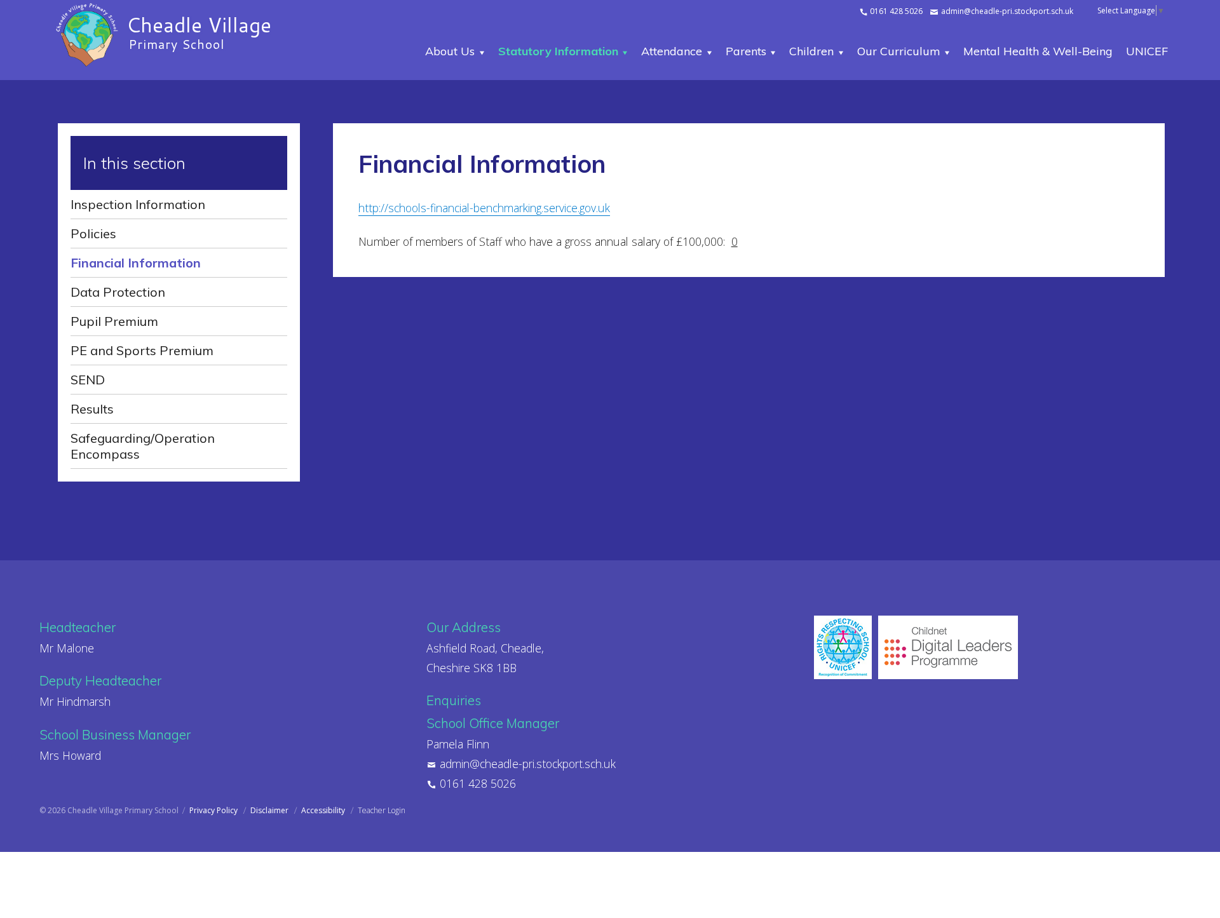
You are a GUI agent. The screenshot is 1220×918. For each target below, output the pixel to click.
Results (92, 409)
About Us (450, 51)
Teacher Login (381, 810)
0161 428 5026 (895, 11)
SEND (88, 380)
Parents (746, 51)
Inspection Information (138, 204)
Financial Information (136, 263)
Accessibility (324, 810)
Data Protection (118, 292)
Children (811, 51)
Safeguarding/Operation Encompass (143, 446)
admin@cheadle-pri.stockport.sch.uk (1006, 11)
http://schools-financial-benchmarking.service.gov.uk (484, 207)
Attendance (671, 51)
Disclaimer (270, 810)
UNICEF (1147, 51)
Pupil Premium (114, 321)
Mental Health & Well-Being (1038, 51)
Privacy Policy (214, 810)
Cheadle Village (198, 30)
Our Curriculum (898, 51)
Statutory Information (558, 51)
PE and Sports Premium (142, 350)
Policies (93, 233)
